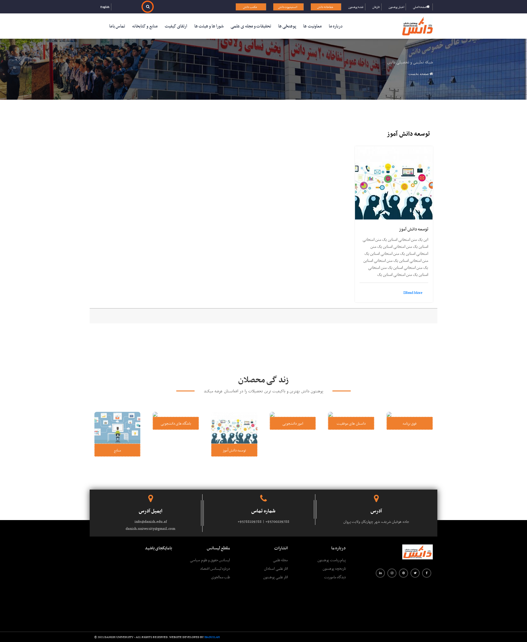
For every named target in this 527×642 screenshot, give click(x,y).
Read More (413, 292)
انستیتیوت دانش (287, 6)
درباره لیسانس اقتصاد (215, 568)
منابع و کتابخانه (145, 26)
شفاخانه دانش (325, 6)
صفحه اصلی (419, 6)
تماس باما (117, 26)
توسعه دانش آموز (413, 229)
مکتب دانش (250, 6)
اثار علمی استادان (276, 568)
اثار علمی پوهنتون (275, 577)
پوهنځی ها (287, 26)
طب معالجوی (220, 577)
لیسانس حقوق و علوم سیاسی (210, 560)
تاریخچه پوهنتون (334, 568)
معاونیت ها (312, 26)
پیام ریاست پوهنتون (331, 560)
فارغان (376, 6)
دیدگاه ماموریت (335, 577)
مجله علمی (280, 560)
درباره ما (336, 26)
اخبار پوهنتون (396, 6)
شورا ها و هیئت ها (209, 26)
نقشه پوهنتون (356, 6)
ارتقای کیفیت (176, 26)
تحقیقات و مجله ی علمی (251, 26)
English (104, 6)
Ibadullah (212, 637)
